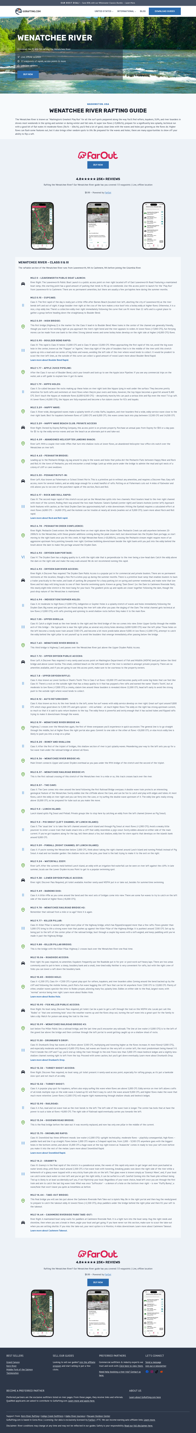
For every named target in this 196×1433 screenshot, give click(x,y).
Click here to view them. (131, 1365)
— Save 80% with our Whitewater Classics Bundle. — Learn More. (107, 3)
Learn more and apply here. (81, 1400)
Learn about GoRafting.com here (145, 1397)
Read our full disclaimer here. (138, 1425)
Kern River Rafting (30, 1416)
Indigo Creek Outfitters (52, 1416)
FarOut (108, 192)
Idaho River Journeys (75, 1416)
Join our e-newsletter (155, 1365)
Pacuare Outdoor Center (98, 1416)
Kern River (11, 1365)
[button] (42, 226)
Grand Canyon (13, 1362)
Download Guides (165, 11)
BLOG (143, 11)
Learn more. (149, 1419)
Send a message (153, 1362)
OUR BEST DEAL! (70, 3)
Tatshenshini (12, 1373)
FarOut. (91, 1419)
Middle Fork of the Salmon (19, 1369)
